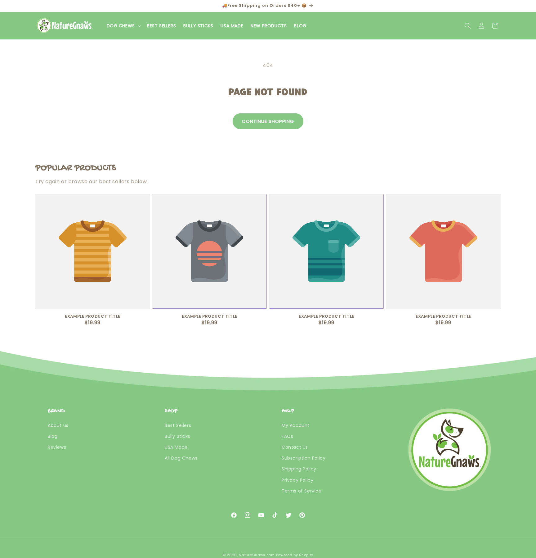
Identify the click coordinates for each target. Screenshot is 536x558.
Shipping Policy (299, 469)
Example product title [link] (92, 316)
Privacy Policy (297, 480)
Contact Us (295, 447)
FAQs (287, 436)
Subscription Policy (303, 458)
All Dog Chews (181, 458)
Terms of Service (302, 491)
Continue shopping (268, 121)
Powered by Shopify (295, 554)
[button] (123, 25)
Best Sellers (178, 425)
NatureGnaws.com (257, 554)
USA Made (176, 447)
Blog (52, 436)
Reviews (57, 447)
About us (58, 425)
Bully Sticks (177, 436)
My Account (296, 425)
